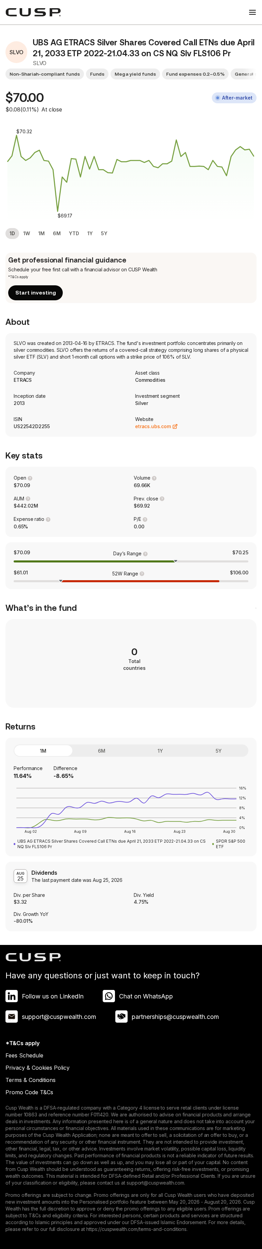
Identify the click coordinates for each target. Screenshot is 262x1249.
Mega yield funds (135, 74)
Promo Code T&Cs (29, 1092)
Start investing (35, 292)
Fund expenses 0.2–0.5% (195, 74)
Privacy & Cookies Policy (37, 1067)
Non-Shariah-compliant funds (45, 74)
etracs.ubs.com (153, 426)
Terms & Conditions (30, 1080)
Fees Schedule (24, 1055)
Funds (97, 74)
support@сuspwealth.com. (156, 1183)
